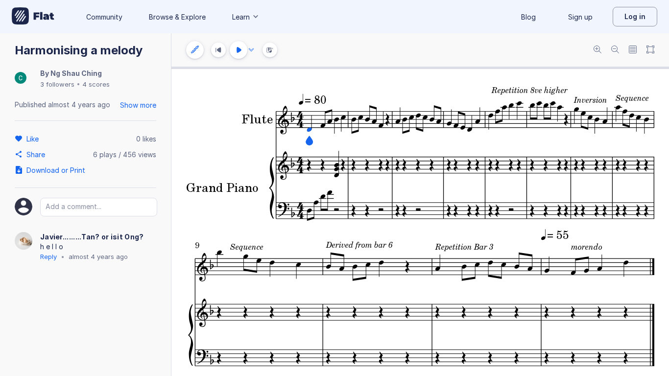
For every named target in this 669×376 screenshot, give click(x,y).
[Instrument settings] (195, 50)
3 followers (57, 84)
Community (104, 17)
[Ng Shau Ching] (20, 78)
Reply (48, 256)
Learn (241, 17)
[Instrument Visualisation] (270, 50)
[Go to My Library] (33, 16)
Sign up (580, 17)
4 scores (96, 84)
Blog (528, 17)
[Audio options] (251, 50)
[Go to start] (218, 50)
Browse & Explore (177, 17)
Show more (138, 105)
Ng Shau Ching (76, 73)
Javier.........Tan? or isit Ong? (92, 237)
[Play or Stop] (238, 50)
